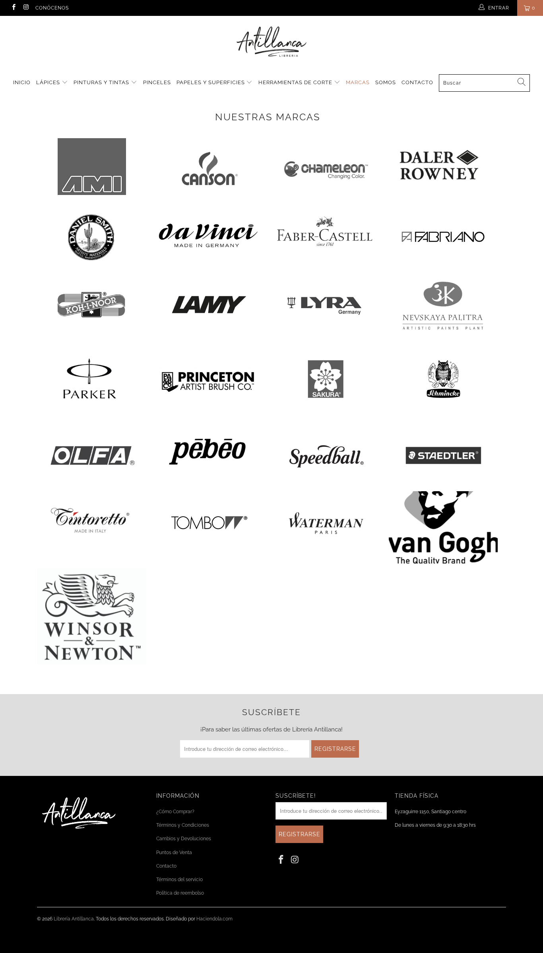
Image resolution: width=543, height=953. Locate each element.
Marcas (358, 82)
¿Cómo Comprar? (175, 811)
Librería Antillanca (74, 919)
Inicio (22, 82)
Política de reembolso (180, 893)
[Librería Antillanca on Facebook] (13, 8)
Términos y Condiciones (182, 825)
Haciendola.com (214, 919)
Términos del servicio (179, 879)
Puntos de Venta (174, 852)
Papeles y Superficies (211, 82)
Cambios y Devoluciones (183, 838)
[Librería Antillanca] (271, 42)
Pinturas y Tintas (102, 82)
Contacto (417, 82)
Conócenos (52, 8)
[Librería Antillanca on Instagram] (25, 8)
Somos (385, 82)
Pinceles (157, 82)
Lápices (49, 82)
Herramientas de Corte (296, 82)
